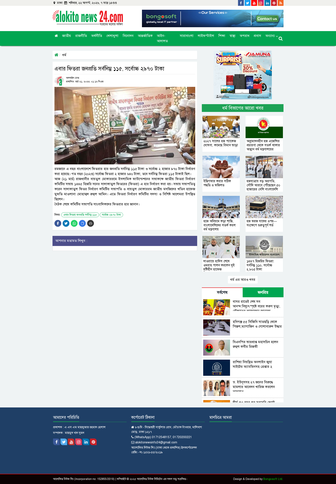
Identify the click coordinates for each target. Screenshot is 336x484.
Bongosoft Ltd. (273, 479)
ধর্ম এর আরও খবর (242, 279)
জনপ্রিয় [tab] (263, 292)
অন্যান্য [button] (270, 36)
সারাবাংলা (186, 36)
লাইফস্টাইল (206, 36)
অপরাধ (244, 36)
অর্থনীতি (96, 36)
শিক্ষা (221, 36)
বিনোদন (128, 36)
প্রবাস (257, 36)
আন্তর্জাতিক (145, 36)
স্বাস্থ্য (232, 36)
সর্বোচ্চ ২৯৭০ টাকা (111, 214)
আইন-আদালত (162, 38)
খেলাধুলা (112, 36)
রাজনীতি (81, 36)
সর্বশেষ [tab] (222, 292)
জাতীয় (66, 36)
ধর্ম (64, 55)
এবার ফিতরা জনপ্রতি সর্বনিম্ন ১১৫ (80, 214)
